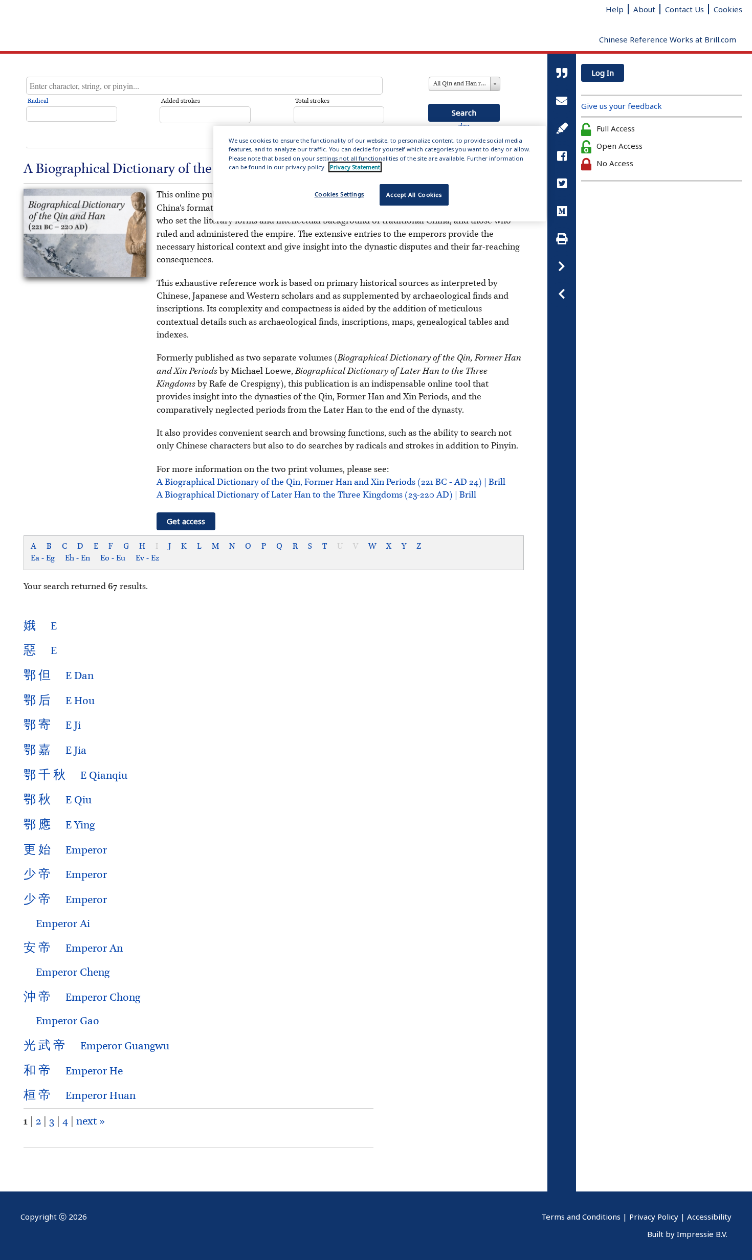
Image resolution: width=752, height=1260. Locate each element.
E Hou (59, 701)
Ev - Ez (148, 558)
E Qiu (58, 800)
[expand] (561, 294)
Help (615, 9)
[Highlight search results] (561, 129)
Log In (602, 73)
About (644, 9)
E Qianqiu (75, 776)
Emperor (65, 850)
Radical (38, 101)
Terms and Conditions (581, 1216)
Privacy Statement (355, 167)
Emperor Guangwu (96, 1046)
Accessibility (709, 1216)
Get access (186, 521)
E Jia (55, 751)
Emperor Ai (57, 924)
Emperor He (73, 1071)
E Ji (52, 725)
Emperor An (73, 948)
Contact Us (684, 9)
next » (90, 1121)
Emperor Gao (61, 1021)
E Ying (59, 825)
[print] (561, 239)
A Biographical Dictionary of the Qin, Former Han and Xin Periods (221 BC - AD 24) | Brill (331, 482)
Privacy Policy (653, 1216)
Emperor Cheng (66, 972)
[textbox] (204, 86)
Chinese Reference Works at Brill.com (667, 39)
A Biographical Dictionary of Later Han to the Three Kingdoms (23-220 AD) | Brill (316, 495)
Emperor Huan (80, 1096)
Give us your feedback (621, 106)
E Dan (59, 676)
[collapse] (561, 267)
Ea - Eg (43, 558)
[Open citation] (561, 73)
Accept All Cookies (413, 194)
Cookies (728, 9)
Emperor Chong (82, 998)
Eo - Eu (112, 558)
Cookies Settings (339, 194)
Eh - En (77, 558)
